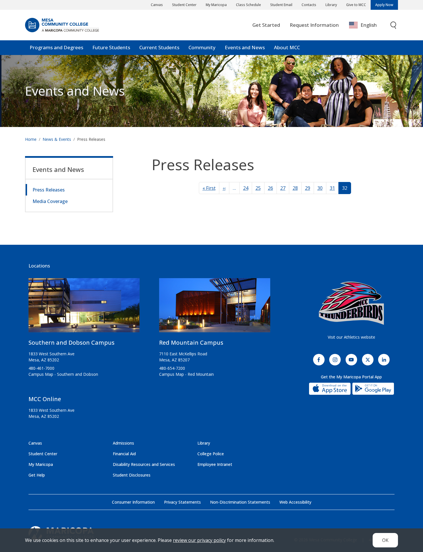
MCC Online (44, 399)
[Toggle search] (393, 25)
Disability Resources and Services (144, 464)
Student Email (281, 4)
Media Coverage (50, 201)
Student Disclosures (131, 475)
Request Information (314, 25)
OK (385, 540)
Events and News (245, 47)
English (369, 25)
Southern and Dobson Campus (71, 342)
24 (245, 188)
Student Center (184, 4)
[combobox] (367, 25)
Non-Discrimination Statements (240, 502)
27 (282, 188)
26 (270, 188)
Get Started (266, 25)
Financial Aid (124, 453)
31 (332, 188)
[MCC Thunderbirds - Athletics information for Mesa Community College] (351, 303)
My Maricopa (216, 4)
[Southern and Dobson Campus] (84, 307)
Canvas (157, 4)
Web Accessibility (295, 502)
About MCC (287, 47)
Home (31, 139)
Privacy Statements (182, 502)
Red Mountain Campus (191, 342)
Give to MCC (356, 4)
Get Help (36, 475)
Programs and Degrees (56, 47)
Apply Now (384, 4)
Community (202, 47)
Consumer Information (133, 502)
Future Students (111, 47)
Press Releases (49, 190)
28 (295, 188)
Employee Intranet (214, 464)
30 (320, 188)
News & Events (57, 139)
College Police (210, 453)
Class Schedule (248, 4)
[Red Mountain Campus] (214, 307)
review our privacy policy (199, 540)
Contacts (309, 4)
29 (307, 188)
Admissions (123, 443)
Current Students (159, 47)
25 (258, 188)
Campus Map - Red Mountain (186, 374)
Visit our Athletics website (351, 337)
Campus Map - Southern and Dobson (63, 374)
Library (331, 4)
